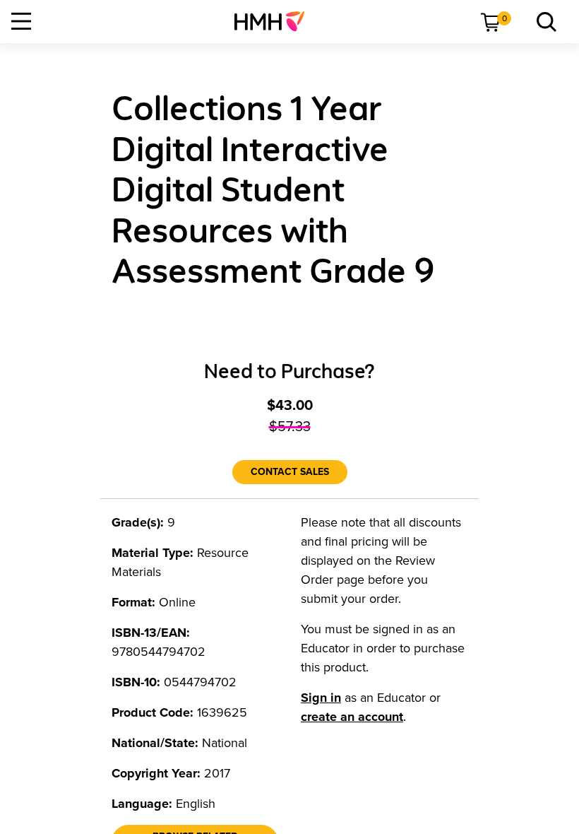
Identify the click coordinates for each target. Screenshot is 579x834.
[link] (275, 21)
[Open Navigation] (21, 21)
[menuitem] (275, 21)
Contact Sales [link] (290, 472)
